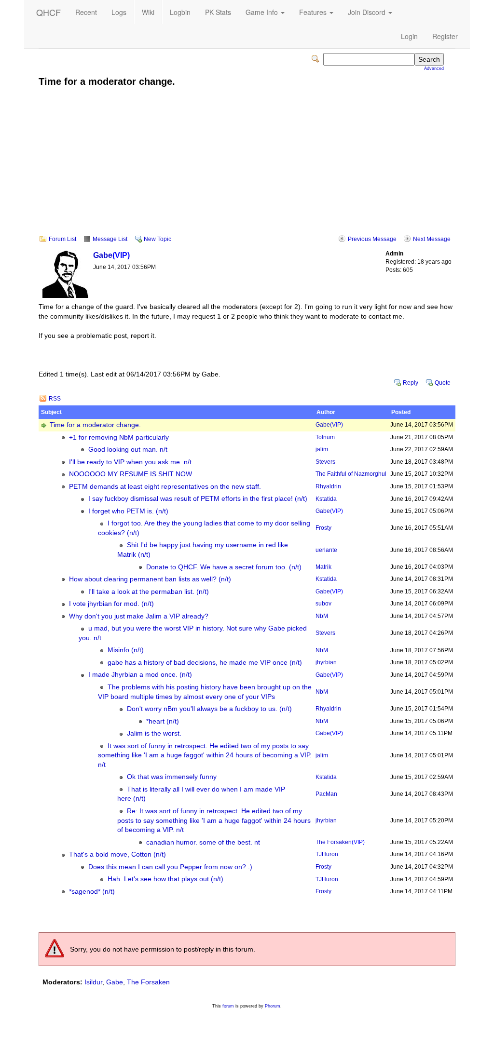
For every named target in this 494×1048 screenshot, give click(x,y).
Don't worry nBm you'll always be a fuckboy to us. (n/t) (209, 708)
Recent (86, 12)
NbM (322, 616)
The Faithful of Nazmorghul (351, 473)
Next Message (432, 239)
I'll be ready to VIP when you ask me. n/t (130, 462)
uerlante (326, 550)
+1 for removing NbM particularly (119, 437)
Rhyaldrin (328, 486)
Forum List (62, 239)
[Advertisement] (247, 167)
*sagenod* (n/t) (92, 891)
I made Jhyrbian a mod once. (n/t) (140, 674)
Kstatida (326, 499)
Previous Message (372, 239)
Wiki (148, 12)
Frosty (323, 527)
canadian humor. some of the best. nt (203, 842)
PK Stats (218, 12)
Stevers (325, 461)
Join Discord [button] (367, 12)
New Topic (157, 239)
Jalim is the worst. (154, 733)
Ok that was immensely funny (172, 776)
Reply (410, 382)
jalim (322, 449)
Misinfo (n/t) (126, 650)
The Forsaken (340, 842)
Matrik (323, 567)
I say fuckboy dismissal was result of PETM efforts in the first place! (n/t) (197, 498)
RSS (55, 398)
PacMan (326, 794)
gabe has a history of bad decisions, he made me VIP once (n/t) (205, 662)
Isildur (93, 982)
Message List (110, 239)
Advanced (434, 68)
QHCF (48, 12)
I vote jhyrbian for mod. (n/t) (111, 603)
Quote (443, 382)
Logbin (180, 12)
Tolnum (325, 437)
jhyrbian (326, 662)
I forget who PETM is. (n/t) (128, 511)
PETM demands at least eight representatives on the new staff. (165, 486)
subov (323, 603)
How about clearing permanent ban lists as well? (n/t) (150, 579)
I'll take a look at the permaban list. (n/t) (148, 591)
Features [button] (314, 12)
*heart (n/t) (162, 721)
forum (228, 1006)
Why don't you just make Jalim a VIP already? (138, 616)
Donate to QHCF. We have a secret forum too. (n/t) (224, 567)
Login (409, 36)
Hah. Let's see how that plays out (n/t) (165, 879)
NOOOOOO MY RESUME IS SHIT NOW (130, 474)
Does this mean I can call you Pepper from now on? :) (170, 867)
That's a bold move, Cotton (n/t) (117, 854)
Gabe (111, 255)
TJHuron (327, 854)
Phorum (272, 1006)
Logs (118, 12)
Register (445, 36)
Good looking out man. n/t (127, 449)
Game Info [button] (263, 12)
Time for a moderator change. (95, 425)
